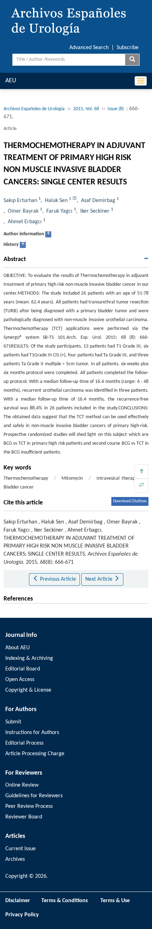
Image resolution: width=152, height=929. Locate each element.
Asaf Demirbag (98, 200)
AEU (10, 80)
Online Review (22, 785)
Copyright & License (28, 690)
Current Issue (20, 849)
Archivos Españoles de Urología (34, 109)
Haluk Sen (56, 200)
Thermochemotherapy (26, 478)
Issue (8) (115, 109)
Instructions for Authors (32, 732)
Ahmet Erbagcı (25, 222)
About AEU (17, 648)
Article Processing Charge (34, 754)
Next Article (99, 579)
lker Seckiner (95, 211)
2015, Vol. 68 (86, 109)
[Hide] (141, 486)
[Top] (141, 471)
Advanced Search (89, 48)
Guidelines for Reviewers (34, 796)
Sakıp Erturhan (20, 200)
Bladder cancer (19, 487)
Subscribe (128, 48)
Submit (13, 722)
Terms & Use (117, 901)
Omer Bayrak (23, 211)
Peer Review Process (29, 806)
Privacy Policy (22, 915)
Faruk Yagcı (59, 211)
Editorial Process (24, 743)
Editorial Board (22, 669)
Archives (15, 859)
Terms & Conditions (64, 901)
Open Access (19, 679)
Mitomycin (72, 478)
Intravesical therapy (117, 478)
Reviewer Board (23, 817)
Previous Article (57, 579)
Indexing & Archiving (29, 658)
